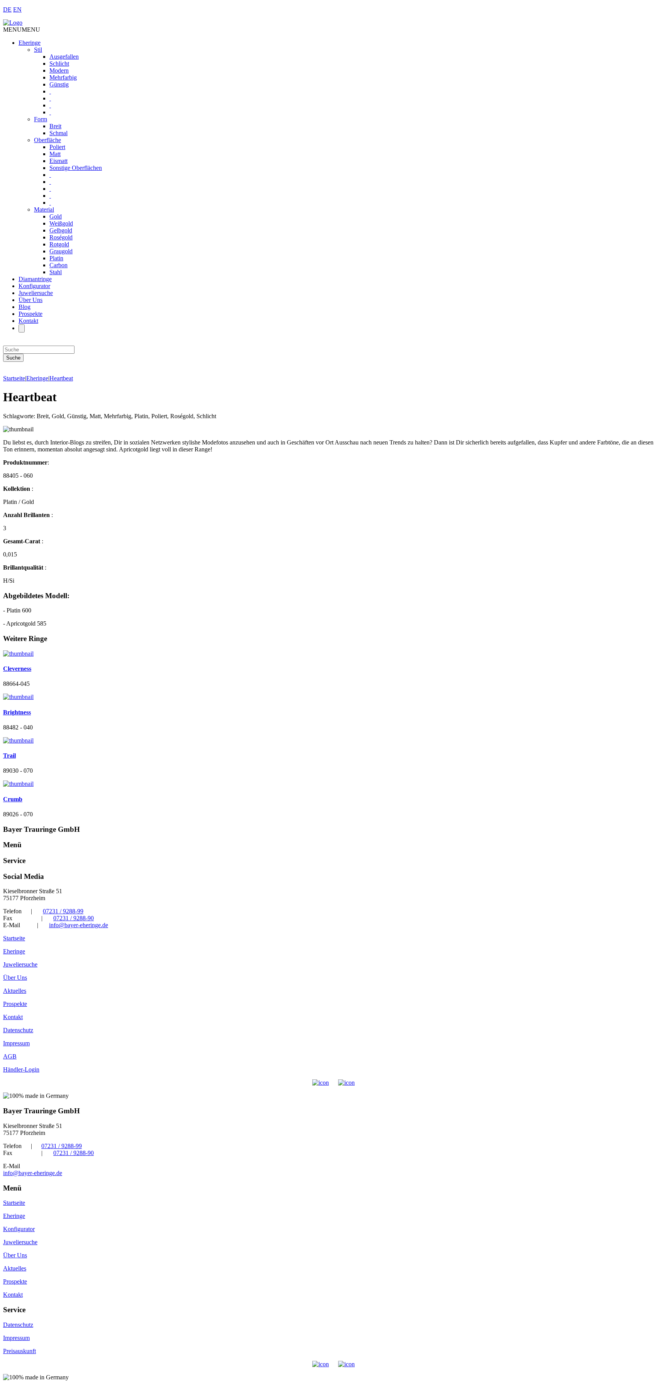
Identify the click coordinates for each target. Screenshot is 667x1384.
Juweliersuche (36, 293)
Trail (9, 755)
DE (7, 9)
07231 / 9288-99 (63, 911)
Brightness (17, 712)
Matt (55, 154)
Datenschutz (18, 1030)
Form (40, 119)
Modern (59, 70)
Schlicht (59, 63)
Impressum (16, 1043)
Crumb (12, 799)
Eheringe (30, 42)
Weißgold (61, 223)
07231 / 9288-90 (73, 918)
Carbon (58, 265)
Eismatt (58, 161)
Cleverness (17, 668)
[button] (21, 29)
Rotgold (59, 244)
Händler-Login (21, 1069)
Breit (55, 126)
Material (44, 209)
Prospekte (30, 313)
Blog (24, 307)
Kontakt (28, 320)
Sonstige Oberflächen (75, 168)
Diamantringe (35, 279)
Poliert (57, 147)
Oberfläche (47, 140)
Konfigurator (34, 286)
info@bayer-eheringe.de (78, 925)
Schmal (58, 133)
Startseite (14, 378)
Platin (56, 258)
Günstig (59, 84)
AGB (10, 1056)
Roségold (61, 237)
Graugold (61, 251)
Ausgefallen (64, 56)
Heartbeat (61, 378)
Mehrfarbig (63, 77)
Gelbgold (60, 230)
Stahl (55, 272)
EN (17, 9)
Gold (55, 216)
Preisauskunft (19, 1351)
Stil (38, 49)
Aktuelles (14, 990)
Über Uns (30, 300)
